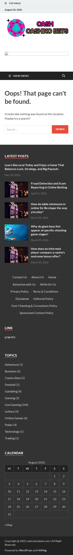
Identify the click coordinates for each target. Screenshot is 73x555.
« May (8, 525)
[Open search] (63, 76)
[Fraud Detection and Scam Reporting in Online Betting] (16, 183)
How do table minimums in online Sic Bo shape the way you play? (49, 208)
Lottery (9, 411)
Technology (12, 431)
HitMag (42, 550)
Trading (10, 438)
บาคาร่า (10, 337)
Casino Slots (13, 378)
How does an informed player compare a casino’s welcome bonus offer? (48, 252)
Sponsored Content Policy (36, 313)
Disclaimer (22, 298)
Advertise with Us (24, 284)
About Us (37, 277)
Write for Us (48, 284)
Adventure (12, 364)
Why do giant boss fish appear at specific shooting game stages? (48, 230)
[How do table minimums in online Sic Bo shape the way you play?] (16, 204)
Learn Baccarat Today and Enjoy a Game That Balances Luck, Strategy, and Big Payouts (34, 167)
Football (10, 384)
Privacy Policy (19, 291)
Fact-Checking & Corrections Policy (34, 305)
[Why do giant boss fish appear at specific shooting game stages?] (16, 226)
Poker (9, 424)
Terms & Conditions (45, 291)
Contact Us (19, 277)
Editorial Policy (43, 298)
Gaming (10, 398)
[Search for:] (36, 129)
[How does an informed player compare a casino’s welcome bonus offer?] (16, 249)
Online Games (14, 418)
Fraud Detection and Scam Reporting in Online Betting (49, 185)
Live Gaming (13, 404)
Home (52, 277)
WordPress (25, 550)
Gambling (11, 391)
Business (10, 371)
